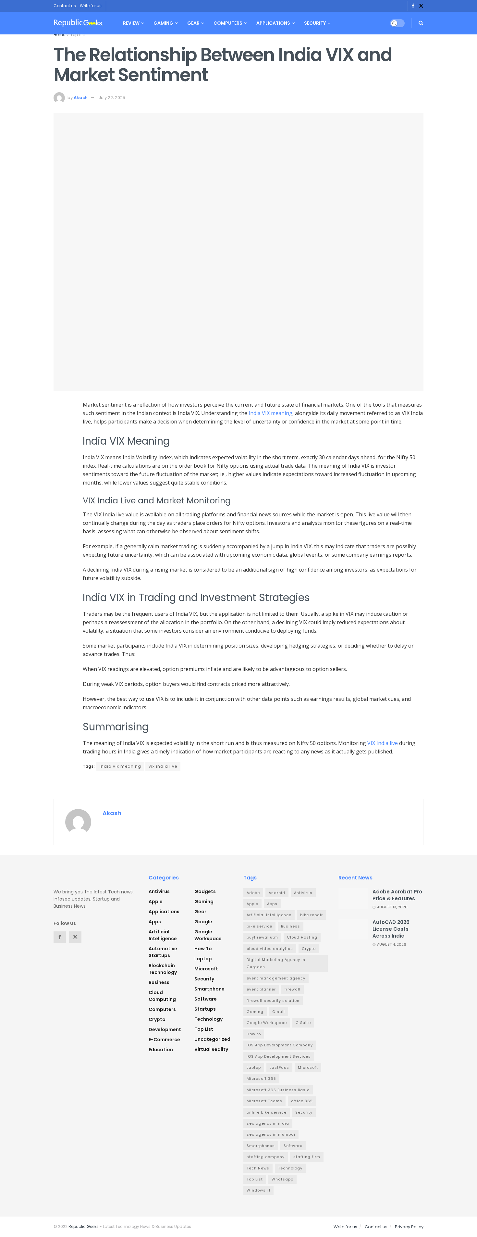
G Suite (303, 1022)
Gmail (278, 1011)
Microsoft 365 (261, 1078)
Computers (228, 23)
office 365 (302, 1101)
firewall (292, 989)
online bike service (267, 1112)
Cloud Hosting (302, 937)
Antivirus (159, 891)
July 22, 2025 (112, 98)
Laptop (203, 958)
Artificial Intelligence (163, 935)
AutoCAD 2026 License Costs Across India (391, 929)
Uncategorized (212, 1039)
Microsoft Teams (264, 1101)
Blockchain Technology (163, 969)
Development (165, 1029)
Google (203, 921)
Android (277, 892)
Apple (156, 901)
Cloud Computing (162, 996)
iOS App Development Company (280, 1045)
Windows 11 (258, 1190)
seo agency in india (268, 1123)
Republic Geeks (83, 1226)
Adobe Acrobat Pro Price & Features (397, 895)
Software (205, 999)
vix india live (163, 766)
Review (131, 23)
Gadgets (205, 891)
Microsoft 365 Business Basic (278, 1089)
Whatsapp (282, 1179)
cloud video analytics (270, 948)
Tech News (258, 1168)
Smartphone (209, 989)
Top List (77, 34)
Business (159, 982)
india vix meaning (120, 766)
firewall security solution (273, 1000)
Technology (208, 1019)
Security (315, 23)
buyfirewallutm (262, 937)
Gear (193, 23)
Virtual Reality (211, 1049)
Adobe (253, 892)
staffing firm (306, 1156)
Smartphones (261, 1145)
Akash (81, 98)
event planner (261, 989)
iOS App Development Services (279, 1056)
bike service (259, 926)
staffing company (266, 1156)
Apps (155, 921)
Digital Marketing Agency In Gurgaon (276, 963)
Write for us (91, 5)
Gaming (163, 23)
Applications (273, 23)
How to (203, 948)
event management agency (276, 978)
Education (161, 1049)
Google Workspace (208, 935)
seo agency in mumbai (271, 1134)
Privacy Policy (409, 1227)
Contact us (65, 5)
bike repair (311, 914)
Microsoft (206, 969)
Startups (205, 1009)
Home (59, 34)
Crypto (157, 1019)
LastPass (279, 1067)
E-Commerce (164, 1039)
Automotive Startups (163, 952)
